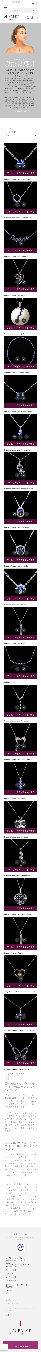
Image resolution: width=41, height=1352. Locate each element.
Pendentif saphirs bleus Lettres (16, 257)
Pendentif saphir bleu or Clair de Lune (18, 218)
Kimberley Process (21, 1237)
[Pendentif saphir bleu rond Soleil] (14, 553)
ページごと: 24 (11, 132)
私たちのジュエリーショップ (15, 1260)
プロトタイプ (10, 1273)
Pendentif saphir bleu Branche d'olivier (18, 489)
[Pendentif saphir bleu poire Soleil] (14, 514)
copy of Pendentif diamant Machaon (17, 1069)
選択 (7, 135)
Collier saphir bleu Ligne (13, 682)
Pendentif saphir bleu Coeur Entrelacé (18, 914)
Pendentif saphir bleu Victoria (15, 605)
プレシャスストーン (12, 1270)
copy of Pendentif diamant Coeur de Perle (20, 992)
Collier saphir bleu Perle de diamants (17, 373)
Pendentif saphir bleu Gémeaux (16, 837)
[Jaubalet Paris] (11, 17)
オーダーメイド (11, 1277)
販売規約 (9, 1287)
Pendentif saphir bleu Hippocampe (17, 876)
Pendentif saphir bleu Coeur (14, 295)
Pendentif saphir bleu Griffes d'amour (18, 411)
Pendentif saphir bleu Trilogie (15, 798)
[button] (6, 128)
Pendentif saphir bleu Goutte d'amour (18, 450)
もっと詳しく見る (20, 112)
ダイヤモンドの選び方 (13, 1266)
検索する (35, 10)
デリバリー (9, 1294)
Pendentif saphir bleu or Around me (17, 179)
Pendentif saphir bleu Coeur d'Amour (18, 760)
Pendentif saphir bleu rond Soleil (16, 566)
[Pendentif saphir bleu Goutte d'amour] (14, 437)
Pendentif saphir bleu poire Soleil (16, 527)
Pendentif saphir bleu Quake (14, 334)
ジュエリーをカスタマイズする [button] (20, 173)
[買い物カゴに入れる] (24, 166)
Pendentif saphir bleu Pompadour (16, 721)
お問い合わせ (10, 1290)
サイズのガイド (11, 1280)
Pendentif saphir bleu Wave (14, 644)
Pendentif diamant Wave (13, 953)
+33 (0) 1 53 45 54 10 (13, 1310)
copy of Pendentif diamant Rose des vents (20, 1030)
